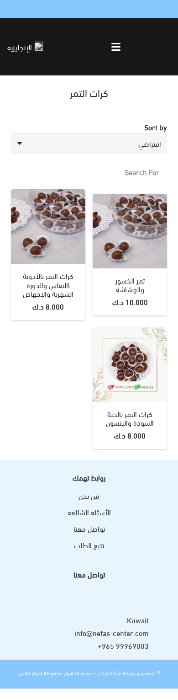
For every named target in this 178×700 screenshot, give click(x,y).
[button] (116, 47)
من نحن (89, 495)
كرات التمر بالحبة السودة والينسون (130, 417)
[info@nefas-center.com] (158, 632)
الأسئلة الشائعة (89, 512)
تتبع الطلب (89, 545)
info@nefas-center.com (111, 632)
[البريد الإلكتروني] (12, 9)
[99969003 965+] (158, 645)
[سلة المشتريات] (61, 46)
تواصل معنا (89, 528)
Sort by (155, 127)
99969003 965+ (123, 645)
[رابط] (72, 47)
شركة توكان (108, 673)
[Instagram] (34, 9)
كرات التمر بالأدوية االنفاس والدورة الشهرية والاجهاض (48, 284)
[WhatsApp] (23, 9)
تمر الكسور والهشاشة (130, 284)
